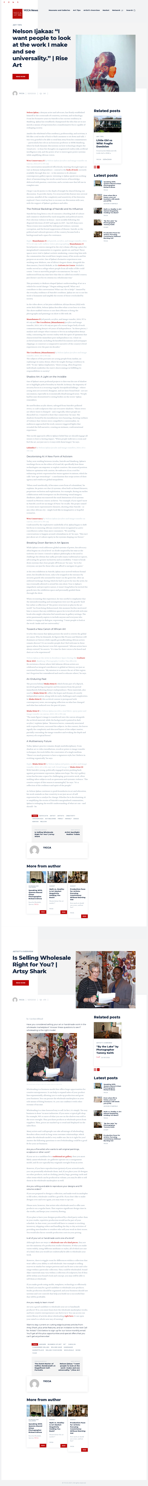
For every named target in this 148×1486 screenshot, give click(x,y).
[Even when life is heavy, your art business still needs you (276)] (98, 197)
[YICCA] (15, 93)
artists (60, 816)
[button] (131, 10)
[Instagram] (8, 2)
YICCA (21, 93)
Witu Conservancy (35, 519)
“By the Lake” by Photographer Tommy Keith (110, 222)
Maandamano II (39, 241)
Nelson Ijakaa (33, 112)
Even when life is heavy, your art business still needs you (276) (112, 198)
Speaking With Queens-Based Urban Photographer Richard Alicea (112, 184)
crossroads (37, 819)
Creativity (70, 816)
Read (43, 912)
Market (52, 886)
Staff (106, 227)
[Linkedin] (13, 2)
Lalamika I (31, 448)
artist (53, 816)
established (50, 819)
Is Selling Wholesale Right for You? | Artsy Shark (44, 834)
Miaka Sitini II (50, 684)
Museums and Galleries (34, 886)
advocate (43, 816)
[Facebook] (4, 2)
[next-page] (98, 167)
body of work (72, 170)
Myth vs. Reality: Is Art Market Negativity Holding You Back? (56, 893)
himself (68, 819)
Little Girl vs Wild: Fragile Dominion (104, 143)
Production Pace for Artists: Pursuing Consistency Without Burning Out (77, 894)
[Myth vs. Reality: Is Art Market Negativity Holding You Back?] (57, 877)
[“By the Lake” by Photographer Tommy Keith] (98, 222)
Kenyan (35, 821)
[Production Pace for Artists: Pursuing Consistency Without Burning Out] (78, 877)
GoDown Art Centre (66, 265)
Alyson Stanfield (111, 203)
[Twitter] (18, 2)
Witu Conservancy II (36, 161)
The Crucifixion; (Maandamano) (50, 322)
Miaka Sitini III (40, 693)
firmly (60, 819)
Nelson (43, 821)
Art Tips (17, 25)
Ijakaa (76, 819)
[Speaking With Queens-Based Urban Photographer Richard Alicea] (36, 877)
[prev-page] (95, 167)
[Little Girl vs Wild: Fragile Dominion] (107, 124)
